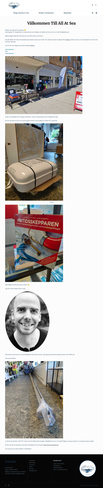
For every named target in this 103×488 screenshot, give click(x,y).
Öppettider (67, 13)
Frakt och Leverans (58, 463)
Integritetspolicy (58, 467)
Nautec (32, 45)
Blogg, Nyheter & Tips (21, 13)
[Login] (92, 5)
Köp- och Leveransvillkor (60, 469)
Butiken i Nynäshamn (46, 13)
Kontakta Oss (33, 470)
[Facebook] (92, 12)
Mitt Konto (32, 462)
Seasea (68, 39)
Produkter (32, 460)
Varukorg (31, 464)
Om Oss (31, 468)
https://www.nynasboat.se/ (51, 445)
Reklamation (56, 465)
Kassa (31, 466)
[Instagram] (96, 12)
